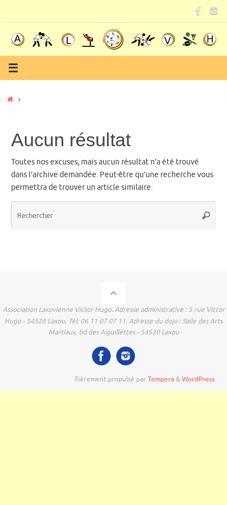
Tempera (161, 379)
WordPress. (199, 379)
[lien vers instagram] (213, 10)
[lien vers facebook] (198, 10)
